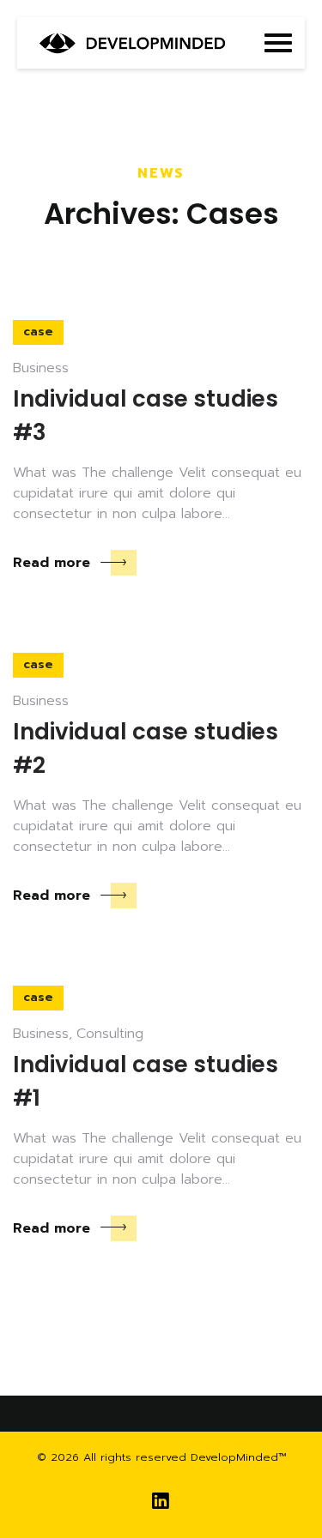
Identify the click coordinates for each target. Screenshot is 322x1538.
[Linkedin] (161, 1501)
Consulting (109, 1033)
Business (41, 368)
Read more (51, 562)
